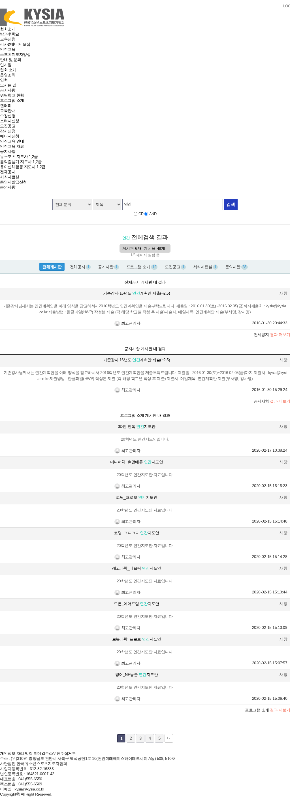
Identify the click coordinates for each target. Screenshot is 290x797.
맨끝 (169, 738)
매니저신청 (9, 136)
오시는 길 (8, 85)
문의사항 (7, 187)
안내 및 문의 (10, 59)
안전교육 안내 (12, 141)
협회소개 (7, 29)
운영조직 (7, 75)
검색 (231, 204)
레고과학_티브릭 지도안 (136, 568)
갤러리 (6, 105)
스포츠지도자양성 (15, 54)
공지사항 (7, 90)
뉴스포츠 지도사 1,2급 (19, 156)
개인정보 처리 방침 (16, 753)
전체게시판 (52, 267)
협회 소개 (8, 69)
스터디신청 (9, 121)
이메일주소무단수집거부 (55, 753)
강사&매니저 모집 (15, 44)
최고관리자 (130, 323)
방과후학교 (9, 34)
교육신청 (7, 39)
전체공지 (7, 172)
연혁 (4, 80)
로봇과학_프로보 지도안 (136, 639)
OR (141, 214)
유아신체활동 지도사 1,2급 (23, 166)
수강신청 (7, 115)
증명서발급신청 (13, 182)
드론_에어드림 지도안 (136, 603)
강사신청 (7, 131)
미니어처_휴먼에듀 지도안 (136, 462)
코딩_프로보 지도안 (136, 497)
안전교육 (7, 49)
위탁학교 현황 (12, 95)
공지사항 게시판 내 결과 (145, 348)
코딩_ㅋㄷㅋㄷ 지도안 (136, 532)
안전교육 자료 (12, 146)
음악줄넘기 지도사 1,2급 (21, 161)
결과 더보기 (267, 710)
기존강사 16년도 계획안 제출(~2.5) (136, 293)
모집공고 (7, 126)
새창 (283, 293)
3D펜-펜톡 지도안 (136, 426)
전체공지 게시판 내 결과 (145, 282)
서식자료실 (9, 177)
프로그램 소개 (12, 100)
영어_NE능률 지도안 (136, 674)
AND (153, 214)
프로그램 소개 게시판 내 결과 (145, 415)
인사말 (6, 64)
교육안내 (7, 110)
